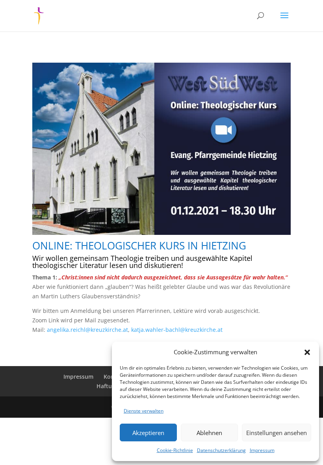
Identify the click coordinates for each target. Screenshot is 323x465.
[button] (307, 352)
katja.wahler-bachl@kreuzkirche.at (177, 329)
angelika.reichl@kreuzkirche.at (87, 329)
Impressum (262, 450)
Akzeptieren (148, 433)
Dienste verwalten (143, 410)
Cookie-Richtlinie (175, 450)
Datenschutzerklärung (221, 450)
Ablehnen (209, 433)
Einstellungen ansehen (276, 433)
